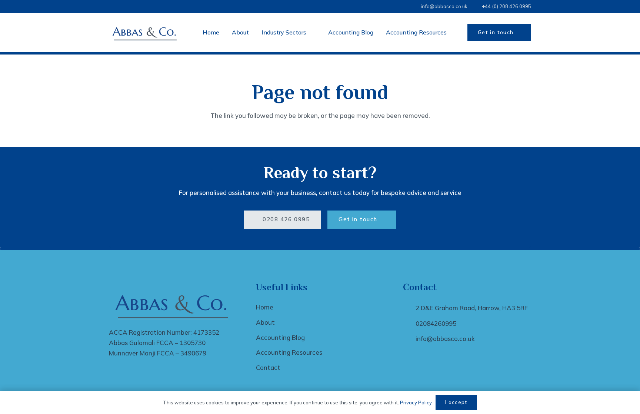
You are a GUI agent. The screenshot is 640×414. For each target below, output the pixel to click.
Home (264, 307)
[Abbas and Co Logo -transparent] (145, 33)
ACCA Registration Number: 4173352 (164, 332)
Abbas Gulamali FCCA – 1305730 (157, 343)
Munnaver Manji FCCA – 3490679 (157, 353)
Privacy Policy (416, 402)
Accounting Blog (280, 337)
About (265, 322)
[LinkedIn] (400, 6)
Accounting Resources (289, 352)
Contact (268, 367)
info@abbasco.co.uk (445, 338)
